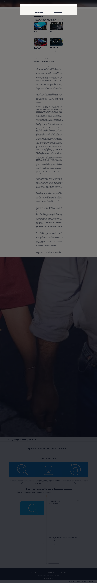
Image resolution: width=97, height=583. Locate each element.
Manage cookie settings (58, 12)
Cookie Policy (46, 8)
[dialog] (48, 291)
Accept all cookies (39, 12)
